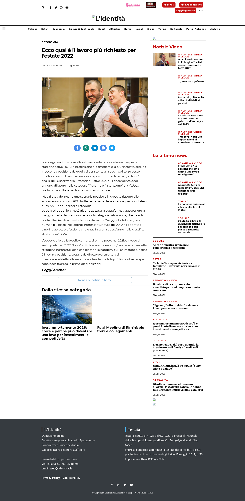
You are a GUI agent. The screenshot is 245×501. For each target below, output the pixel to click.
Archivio (215, 29)
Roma (128, 29)
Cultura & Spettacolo (81, 29)
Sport (101, 29)
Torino (162, 29)
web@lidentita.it (61, 468)
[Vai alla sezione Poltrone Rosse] (150, 5)
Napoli (139, 29)
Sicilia (150, 29)
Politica (32, 29)
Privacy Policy (51, 478)
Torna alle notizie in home (95, 280)
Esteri (44, 29)
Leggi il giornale (185, 10)
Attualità (114, 29)
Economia (58, 29)
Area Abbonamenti (191, 5)
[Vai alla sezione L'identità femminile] (131, 5)
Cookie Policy (71, 478)
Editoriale (176, 29)
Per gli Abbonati (196, 29)
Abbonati (169, 5)
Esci (201, 10)
